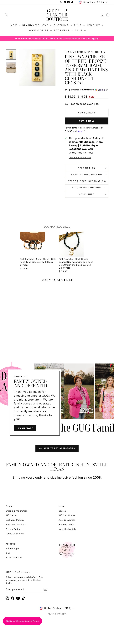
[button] (86, 89)
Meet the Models (67, 529)
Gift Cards (11, 515)
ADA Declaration (67, 520)
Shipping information (86, 174)
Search (62, 511)
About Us (10, 543)
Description (86, 168)
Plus (78, 25)
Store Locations (14, 557)
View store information (80, 157)
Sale (79, 30)
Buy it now (86, 121)
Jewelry (94, 25)
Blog (8, 553)
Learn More (25, 428)
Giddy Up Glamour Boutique (57, 15)
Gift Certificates (67, 515)
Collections (79, 51)
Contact (10, 506)
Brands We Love (35, 25)
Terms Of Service (15, 533)
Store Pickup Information (86, 181)
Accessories (39, 30)
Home (68, 51)
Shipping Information (16, 511)
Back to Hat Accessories (59, 448)
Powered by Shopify (57, 614)
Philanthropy (12, 548)
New (14, 25)
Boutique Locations (16, 524)
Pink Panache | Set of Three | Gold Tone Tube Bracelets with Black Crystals (38, 262)
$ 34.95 (24, 268)
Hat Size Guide (66, 524)
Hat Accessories (95, 51)
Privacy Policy (13, 529)
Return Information (86, 187)
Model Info (87, 194)
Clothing (62, 25)
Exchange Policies (15, 520)
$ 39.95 (63, 271)
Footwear (62, 30)
